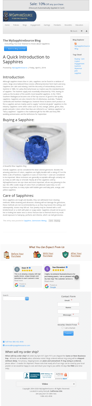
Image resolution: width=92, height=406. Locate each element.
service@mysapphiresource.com (17, 345)
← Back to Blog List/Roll (15, 48)
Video (45, 383)
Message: (68, 314)
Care (51, 220)
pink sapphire (78, 72)
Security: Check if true (68, 324)
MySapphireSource (19, 67)
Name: (68, 307)
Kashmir (78, 66)
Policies (16, 25)
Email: (68, 300)
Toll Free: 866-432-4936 (14, 342)
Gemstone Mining (39, 220)
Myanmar (78, 68)
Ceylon (77, 61)
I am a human (69, 328)
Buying (57, 220)
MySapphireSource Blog (81, 47)
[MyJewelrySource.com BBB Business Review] (39, 375)
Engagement (79, 63)
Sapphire (27, 220)
